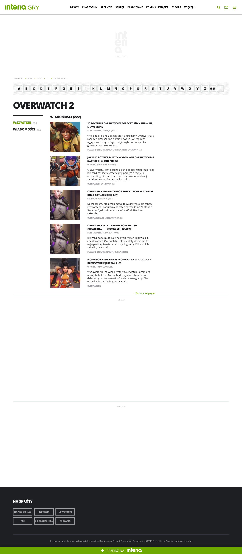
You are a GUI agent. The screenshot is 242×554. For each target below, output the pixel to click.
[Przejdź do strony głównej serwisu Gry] (33, 8)
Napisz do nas (22, 511)
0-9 (212, 88)
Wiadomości (24, 129)
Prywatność (126, 541)
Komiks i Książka (157, 7)
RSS (23, 520)
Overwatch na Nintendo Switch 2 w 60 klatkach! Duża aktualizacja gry (120, 193)
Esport (176, 7)
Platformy (89, 7)
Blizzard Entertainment (100, 149)
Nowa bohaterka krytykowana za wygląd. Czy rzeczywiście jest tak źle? (119, 261)
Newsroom (65, 511)
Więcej (188, 7)
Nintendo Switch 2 (112, 217)
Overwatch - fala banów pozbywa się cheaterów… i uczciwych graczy (112, 227)
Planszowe (135, 7)
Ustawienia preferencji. (109, 541)
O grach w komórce (44, 520)
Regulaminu (92, 541)
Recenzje (106, 7)
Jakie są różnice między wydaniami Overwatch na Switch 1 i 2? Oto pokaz (120, 159)
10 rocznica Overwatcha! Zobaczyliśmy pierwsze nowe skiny (120, 125)
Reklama (65, 520)
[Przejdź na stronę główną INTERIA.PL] (15, 7)
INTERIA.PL (150, 541)
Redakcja (43, 511)
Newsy (74, 7)
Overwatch (120, 149)
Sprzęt (119, 7)
